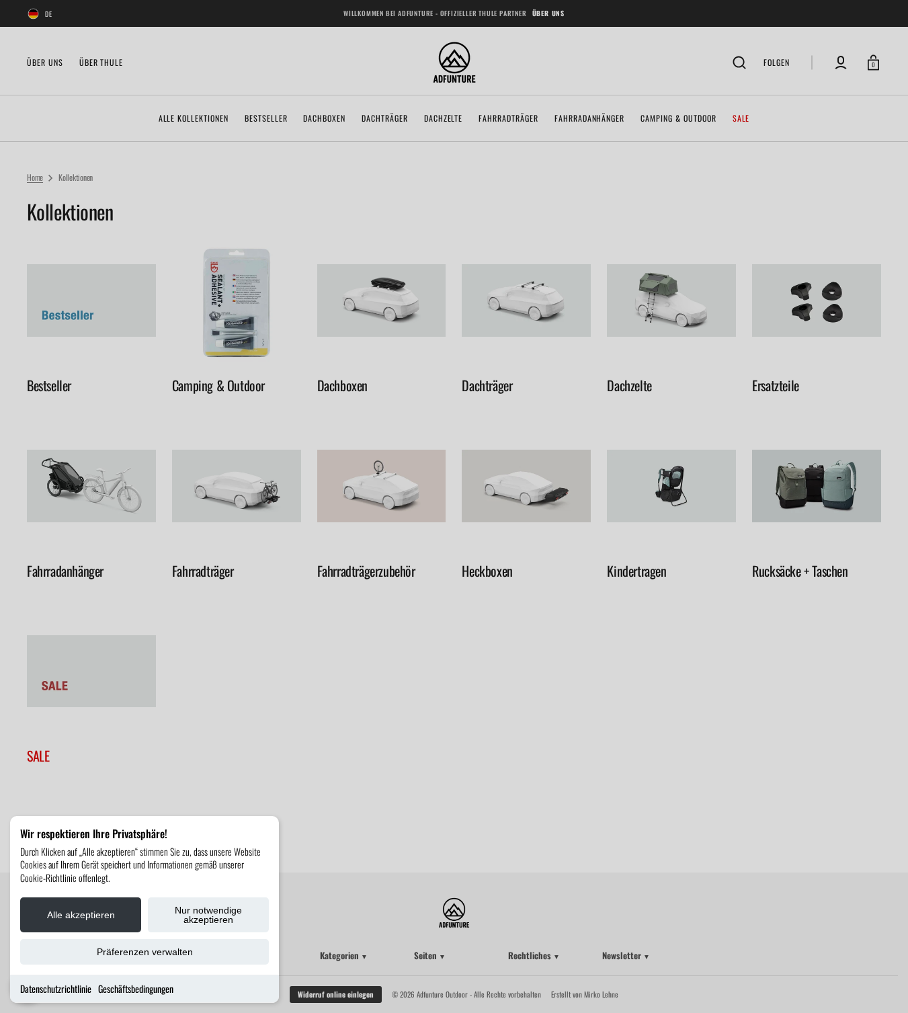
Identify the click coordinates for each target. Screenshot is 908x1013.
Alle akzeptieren (81, 914)
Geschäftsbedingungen (135, 988)
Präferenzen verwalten (145, 951)
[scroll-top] (879, 984)
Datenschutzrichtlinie (55, 988)
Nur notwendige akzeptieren (208, 915)
